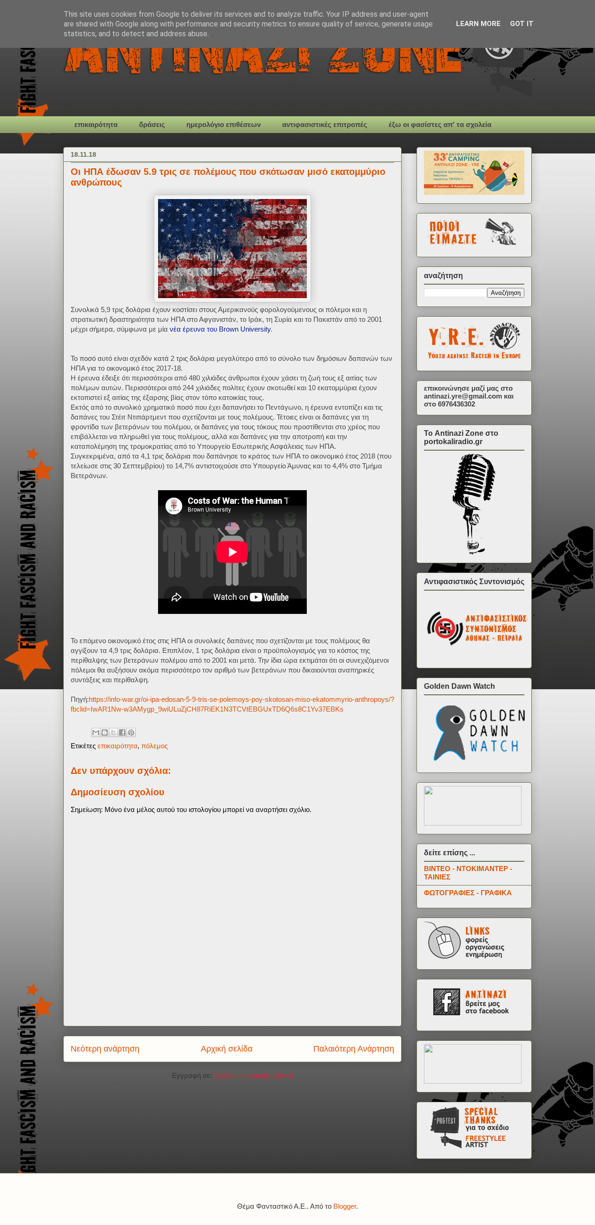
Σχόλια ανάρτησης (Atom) (253, 1075)
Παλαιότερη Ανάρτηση (353, 1048)
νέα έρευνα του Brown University (220, 329)
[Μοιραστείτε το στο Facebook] (122, 732)
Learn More (478, 24)
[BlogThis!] (104, 732)
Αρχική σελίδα (226, 1048)
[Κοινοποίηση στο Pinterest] (131, 732)
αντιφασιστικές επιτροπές (324, 124)
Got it (522, 24)
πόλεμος (154, 746)
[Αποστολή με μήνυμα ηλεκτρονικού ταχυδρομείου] (95, 732)
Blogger (344, 1206)
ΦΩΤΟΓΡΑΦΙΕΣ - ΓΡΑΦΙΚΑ (468, 893)
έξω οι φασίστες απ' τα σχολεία (440, 124)
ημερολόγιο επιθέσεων (223, 124)
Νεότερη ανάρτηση (105, 1048)
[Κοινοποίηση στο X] (113, 732)
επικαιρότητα (96, 124)
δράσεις (152, 124)
